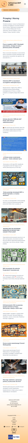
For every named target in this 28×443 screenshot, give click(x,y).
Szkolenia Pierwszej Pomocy (9, 377)
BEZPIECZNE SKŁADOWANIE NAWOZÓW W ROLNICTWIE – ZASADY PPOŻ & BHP (11, 230)
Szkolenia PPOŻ (6, 226)
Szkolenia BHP (17, 78)
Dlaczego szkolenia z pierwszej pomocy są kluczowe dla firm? (12, 380)
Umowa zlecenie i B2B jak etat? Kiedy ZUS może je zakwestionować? (12, 120)
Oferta (14, 419)
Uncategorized (13, 302)
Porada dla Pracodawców (16, 115)
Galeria (14, 422)
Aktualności (14, 421)
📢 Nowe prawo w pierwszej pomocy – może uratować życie (12, 158)
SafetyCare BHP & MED (14, 4)
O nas (14, 417)
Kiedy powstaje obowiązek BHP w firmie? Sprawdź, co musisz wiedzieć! (13, 193)
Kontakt (14, 424)
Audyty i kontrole (6, 115)
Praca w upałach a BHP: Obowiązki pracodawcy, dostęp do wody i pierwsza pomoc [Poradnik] (13, 45)
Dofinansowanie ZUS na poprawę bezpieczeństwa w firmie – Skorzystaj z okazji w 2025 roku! (13, 306)
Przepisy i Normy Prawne (8, 40)
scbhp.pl (18, 415)
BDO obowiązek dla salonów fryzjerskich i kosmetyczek (11, 269)
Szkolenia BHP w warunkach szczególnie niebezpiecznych (12, 81)
